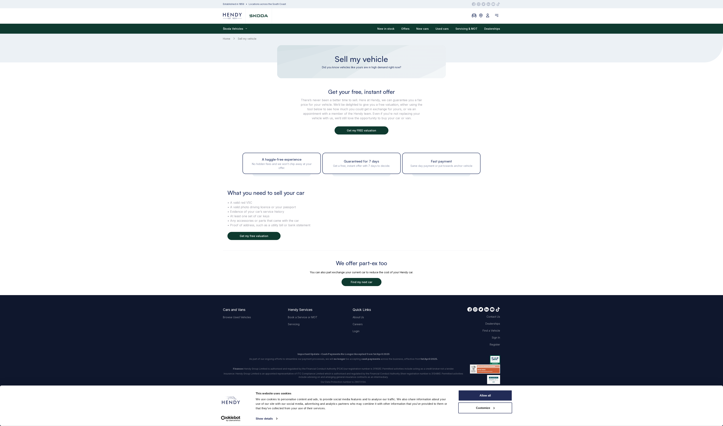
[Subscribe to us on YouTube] (493, 4)
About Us (358, 317)
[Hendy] (232, 16)
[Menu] (496, 15)
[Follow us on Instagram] (478, 4)
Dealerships (492, 28)
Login (356, 331)
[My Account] (487, 15)
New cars (422, 28)
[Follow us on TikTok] (498, 4)
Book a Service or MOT (302, 317)
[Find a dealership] (480, 15)
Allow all (485, 395)
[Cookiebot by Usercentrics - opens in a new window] (230, 418)
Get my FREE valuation (361, 130)
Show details (264, 418)
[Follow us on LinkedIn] (488, 4)
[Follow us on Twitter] (483, 4)
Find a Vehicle (491, 330)
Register (495, 344)
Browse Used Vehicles (237, 317)
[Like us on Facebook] (474, 4)
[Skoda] (259, 16)
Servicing (294, 324)
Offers (405, 28)
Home (226, 38)
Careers (358, 324)
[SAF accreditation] (485, 359)
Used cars (442, 28)
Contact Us (493, 316)
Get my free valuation (254, 236)
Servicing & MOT (466, 28)
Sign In (496, 337)
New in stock (385, 28)
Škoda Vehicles (233, 28)
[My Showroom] (474, 15)
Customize (483, 407)
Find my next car (361, 282)
